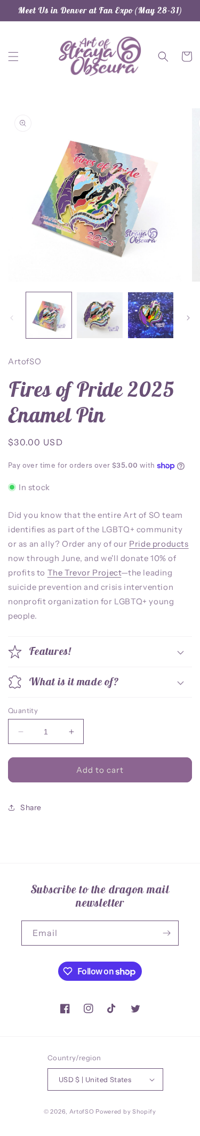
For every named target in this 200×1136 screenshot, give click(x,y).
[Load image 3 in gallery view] (150, 315)
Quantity (23, 710)
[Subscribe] (166, 933)
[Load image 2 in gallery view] (99, 315)
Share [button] (31, 807)
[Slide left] (11, 318)
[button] (13, 56)
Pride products (158, 544)
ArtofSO (81, 1111)
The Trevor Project (84, 572)
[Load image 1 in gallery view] (48, 315)
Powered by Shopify (125, 1111)
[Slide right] (188, 318)
